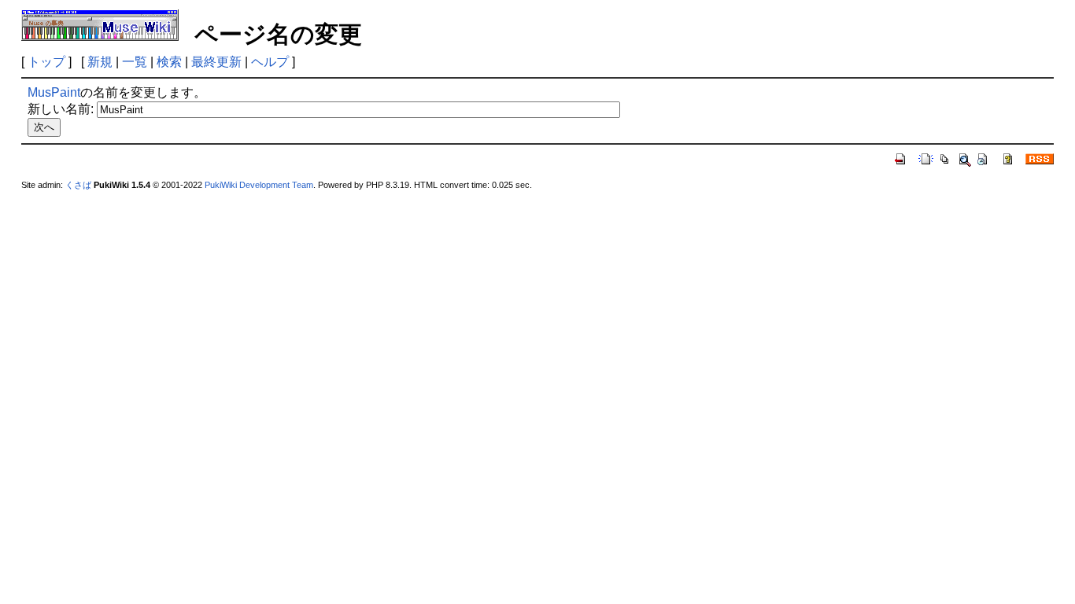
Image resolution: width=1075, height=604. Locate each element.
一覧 (134, 61)
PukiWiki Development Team (259, 185)
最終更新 (216, 61)
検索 (169, 61)
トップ (46, 61)
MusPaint (54, 92)
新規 (100, 61)
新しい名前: (61, 109)
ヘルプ (270, 61)
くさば (78, 185)
